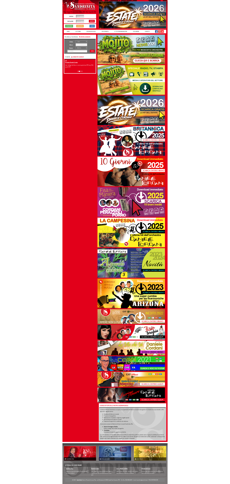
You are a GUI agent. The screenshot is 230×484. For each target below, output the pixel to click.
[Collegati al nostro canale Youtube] (162, 31)
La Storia (78, 31)
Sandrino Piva (70, 459)
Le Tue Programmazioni (120, 31)
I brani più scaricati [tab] (78, 57)
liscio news (139, 459)
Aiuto (92, 26)
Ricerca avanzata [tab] (85, 37)
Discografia (105, 31)
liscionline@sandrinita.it (142, 480)
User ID (71, 16)
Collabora (136, 31)
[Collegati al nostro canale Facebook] (156, 31)
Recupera (80, 26)
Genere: (71, 48)
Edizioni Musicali (91, 31)
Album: (71, 45)
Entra (92, 21)
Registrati (69, 26)
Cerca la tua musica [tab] (72, 37)
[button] (104, 14)
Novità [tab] (68, 57)
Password (70, 21)
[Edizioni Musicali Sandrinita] (80, 5)
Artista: (71, 42)
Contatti (147, 31)
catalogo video (105, 459)
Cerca (92, 51)
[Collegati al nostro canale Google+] (159, 31)
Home (68, 31)
